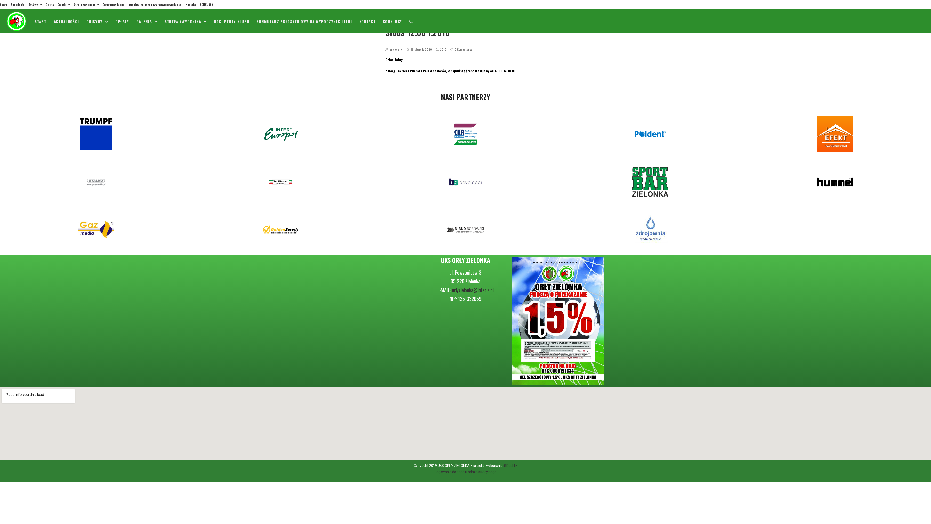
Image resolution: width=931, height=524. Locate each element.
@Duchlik (510, 465)
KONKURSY (206, 4)
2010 (443, 49)
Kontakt (191, 4)
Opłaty (50, 4)
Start (3, 4)
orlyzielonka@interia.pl (473, 290)
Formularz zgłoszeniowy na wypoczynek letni (154, 4)
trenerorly (396, 49)
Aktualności (18, 4)
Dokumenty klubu (113, 4)
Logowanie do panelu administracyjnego (465, 472)
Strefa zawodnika (84, 4)
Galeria (62, 4)
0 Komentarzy (463, 49)
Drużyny (34, 4)
